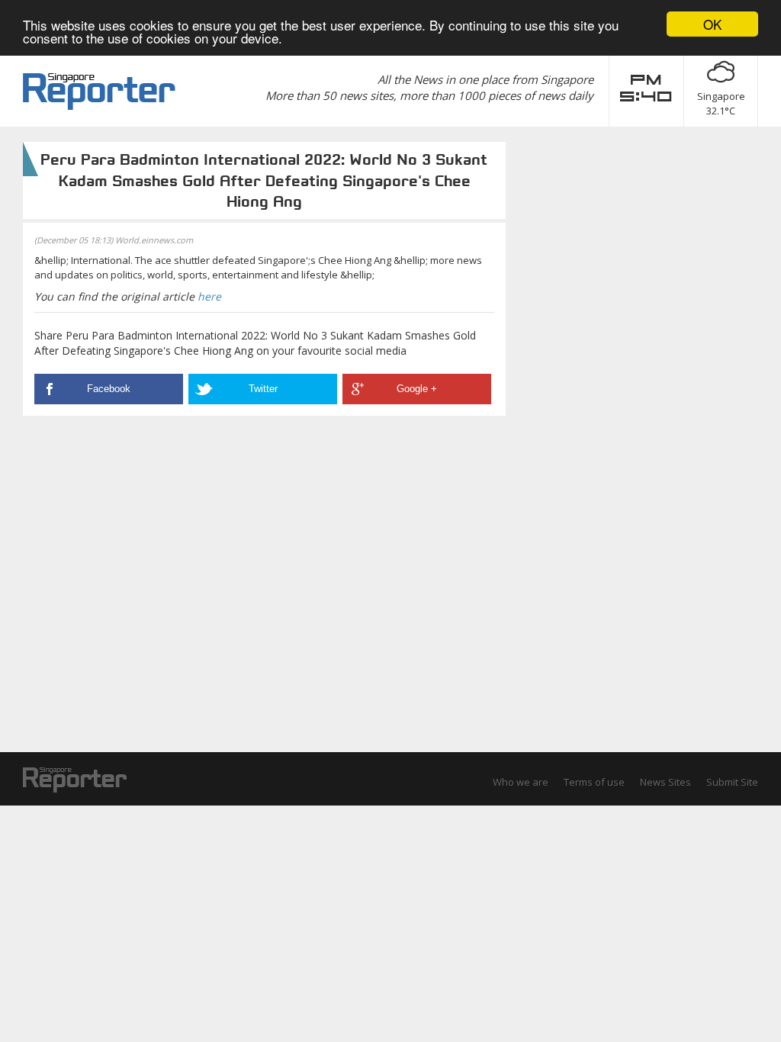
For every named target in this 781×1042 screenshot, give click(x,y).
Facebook (108, 388)
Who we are (520, 782)
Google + (417, 388)
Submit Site (732, 782)
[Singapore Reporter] (99, 91)
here (209, 296)
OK (712, 24)
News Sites (665, 782)
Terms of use (594, 782)
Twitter (263, 388)
